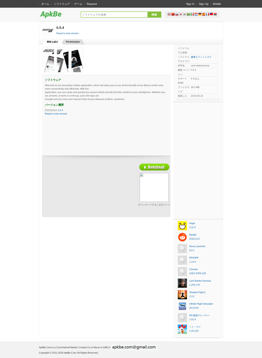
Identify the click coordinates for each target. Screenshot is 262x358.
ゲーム (78, 3)
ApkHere (58, 14)
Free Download (154, 167)
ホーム (45, 3)
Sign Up (203, 3)
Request (92, 3)
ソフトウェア (62, 3)
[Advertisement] (78, 191)
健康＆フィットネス (201, 57)
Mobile (217, 3)
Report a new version (67, 33)
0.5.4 (60, 110)
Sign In (190, 3)
